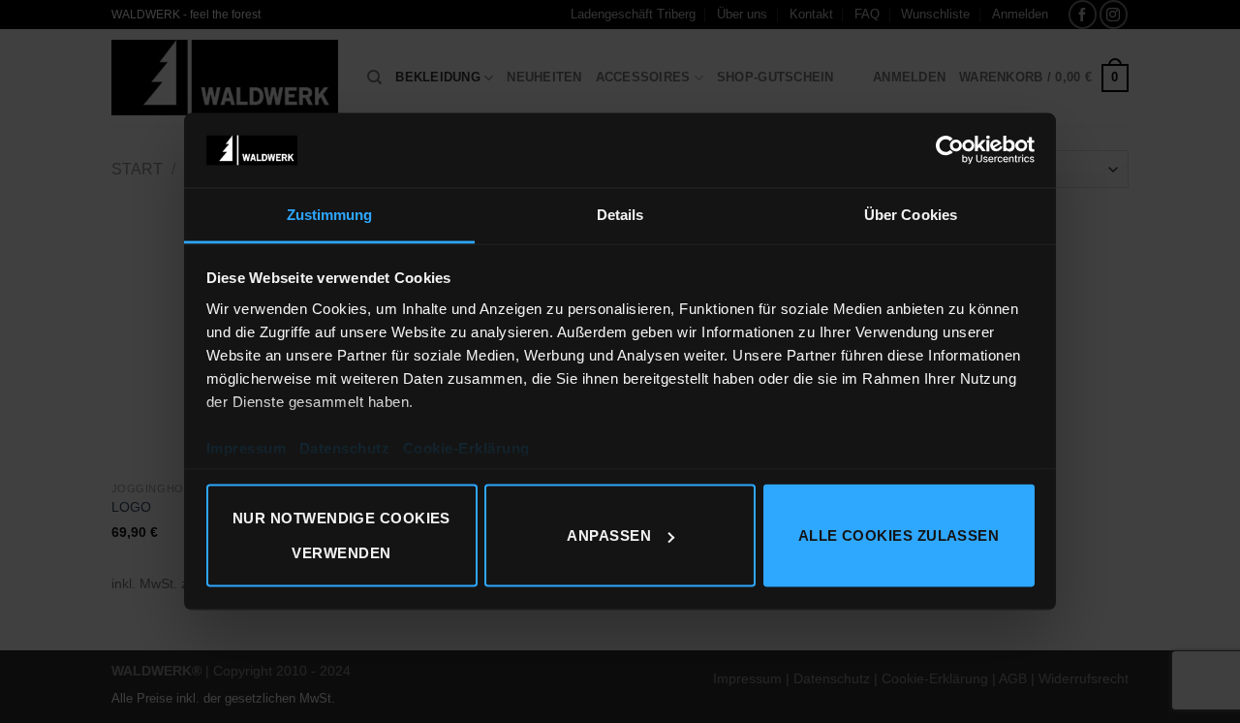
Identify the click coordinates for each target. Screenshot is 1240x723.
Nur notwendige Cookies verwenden (341, 535)
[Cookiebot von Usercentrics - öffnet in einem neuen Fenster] (950, 150)
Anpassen (609, 535)
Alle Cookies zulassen (898, 535)
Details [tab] (620, 213)
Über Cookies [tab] (910, 213)
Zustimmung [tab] (330, 213)
